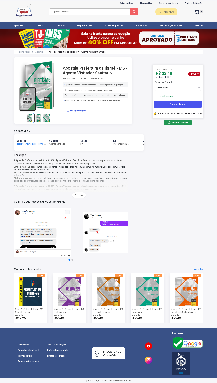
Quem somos (24, 345)
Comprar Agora (177, 104)
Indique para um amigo (180, 122)
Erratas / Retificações (194, 3)
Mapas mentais (84, 25)
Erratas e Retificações (57, 356)
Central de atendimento (29, 350)
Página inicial (24, 52)
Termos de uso (25, 356)
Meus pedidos (146, 3)
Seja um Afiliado (126, 3)
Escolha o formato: (164, 82)
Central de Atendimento (168, 3)
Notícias (199, 25)
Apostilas (18, 25)
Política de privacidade (57, 350)
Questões (60, 25)
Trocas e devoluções (56, 345)
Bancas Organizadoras (171, 25)
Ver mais (79, 195)
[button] (69, 260)
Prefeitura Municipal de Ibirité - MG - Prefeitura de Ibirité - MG (44, 144)
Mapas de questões (114, 25)
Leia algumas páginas (78, 111)
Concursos (141, 25)
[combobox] (89, 12)
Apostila (39, 52)
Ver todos (198, 269)
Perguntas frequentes (28, 361)
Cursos (39, 25)
